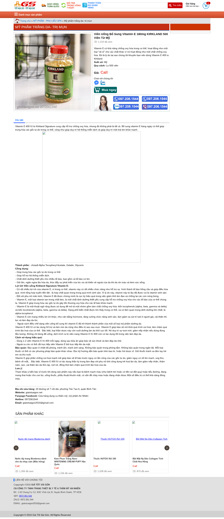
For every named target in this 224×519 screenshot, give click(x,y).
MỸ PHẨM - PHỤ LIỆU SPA (47, 20)
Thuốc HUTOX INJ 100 (104, 458)
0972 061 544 (25, 496)
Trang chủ (25, 20)
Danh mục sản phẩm (30, 14)
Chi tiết (19, 120)
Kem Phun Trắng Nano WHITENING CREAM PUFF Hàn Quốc (70, 461)
